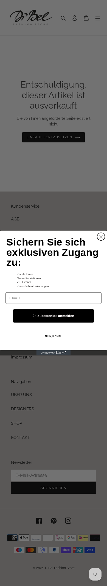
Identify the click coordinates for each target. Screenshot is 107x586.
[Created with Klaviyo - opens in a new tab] (53, 352)
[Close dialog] (101, 236)
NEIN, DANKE (53, 335)
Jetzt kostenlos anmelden (53, 316)
